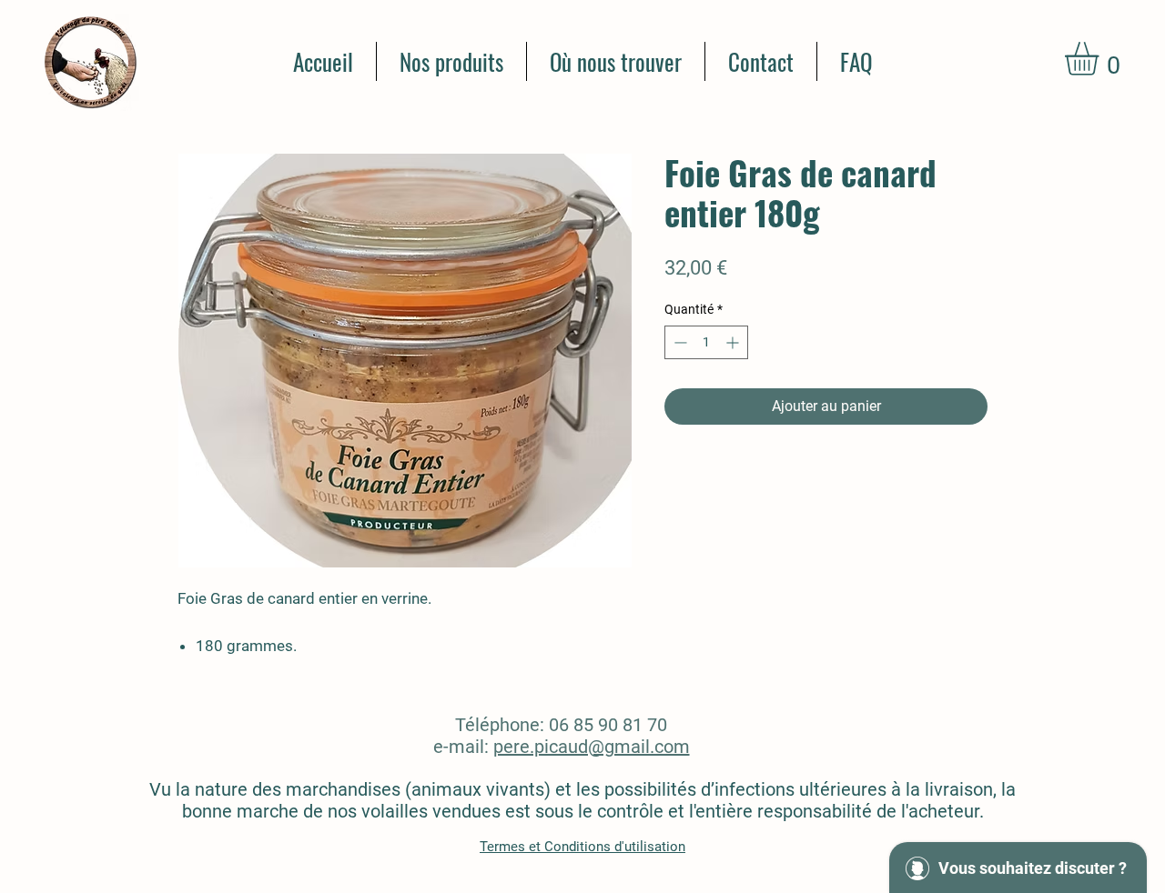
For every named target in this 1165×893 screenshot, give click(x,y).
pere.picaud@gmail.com (591, 747)
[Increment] (734, 342)
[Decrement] (678, 342)
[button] (1101, 58)
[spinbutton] (706, 342)
